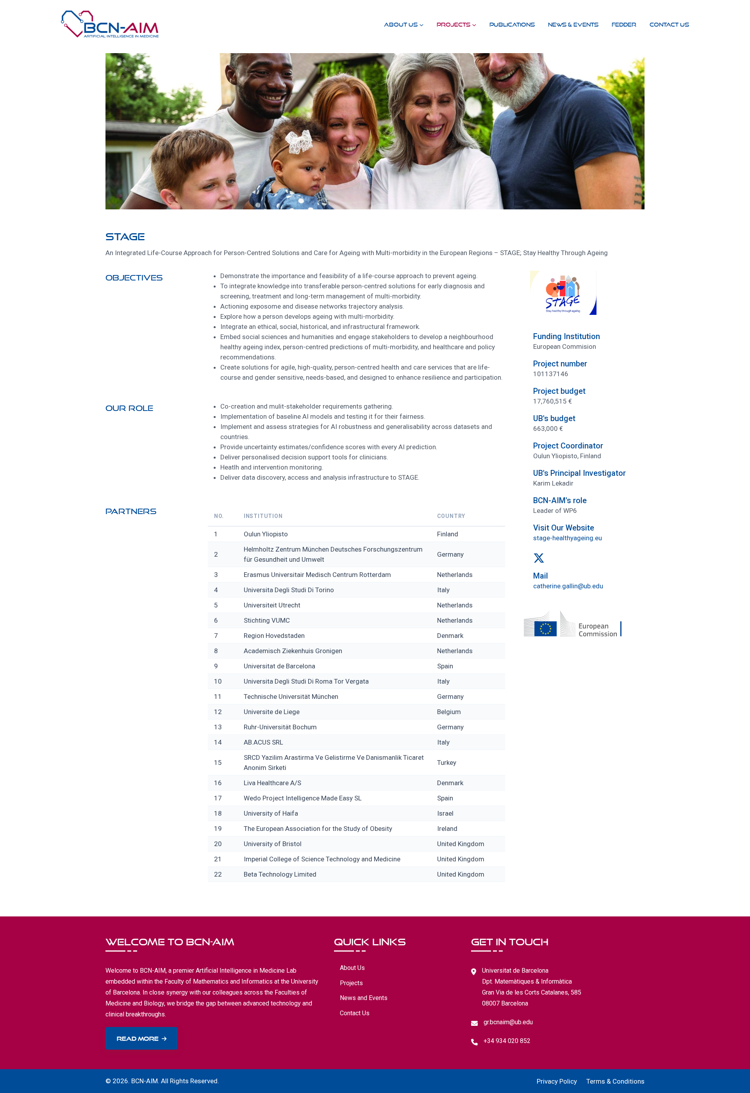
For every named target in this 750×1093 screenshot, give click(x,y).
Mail (540, 575)
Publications (512, 23)
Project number (560, 363)
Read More (138, 1037)
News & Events (573, 23)
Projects (453, 23)
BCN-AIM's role (560, 500)
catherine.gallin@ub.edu (568, 586)
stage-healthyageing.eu (567, 538)
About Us (401, 23)
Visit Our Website (563, 527)
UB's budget (554, 418)
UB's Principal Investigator (579, 473)
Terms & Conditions (615, 1081)
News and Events (364, 998)
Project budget (559, 391)
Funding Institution (566, 336)
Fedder (624, 23)
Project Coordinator (568, 445)
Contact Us (669, 23)
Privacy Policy (557, 1081)
